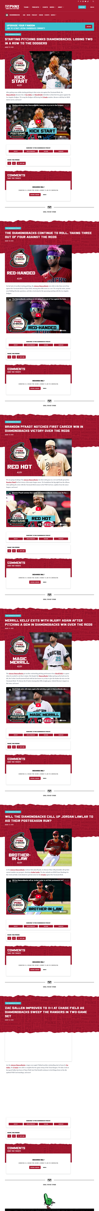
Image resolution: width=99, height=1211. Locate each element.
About (60, 7)
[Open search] (93, 1)
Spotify (16, 151)
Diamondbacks (10, 95)
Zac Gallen (28, 95)
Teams (26, 7)
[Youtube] (85, 1)
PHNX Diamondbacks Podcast (13, 34)
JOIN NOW (88, 26)
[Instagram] (83, 1)
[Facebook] (78, 1)
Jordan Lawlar (35, 872)
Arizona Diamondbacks (41, 286)
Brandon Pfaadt (11, 482)
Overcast (61, 151)
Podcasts (35, 7)
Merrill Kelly (39, 95)
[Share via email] (14, 163)
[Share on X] (9, 163)
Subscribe (82, 7)
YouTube (46, 151)
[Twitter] (80, 1)
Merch (52, 7)
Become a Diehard (34, 194)
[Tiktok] (88, 1)
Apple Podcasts (31, 151)
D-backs (45, 97)
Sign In (92, 7)
